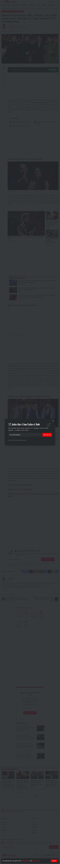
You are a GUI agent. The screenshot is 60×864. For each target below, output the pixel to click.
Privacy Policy (25, 860)
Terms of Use (36, 860)
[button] (54, 861)
